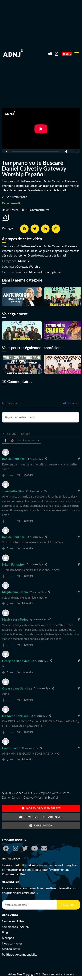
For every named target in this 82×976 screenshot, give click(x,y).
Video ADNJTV (25, 793)
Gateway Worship (28, 266)
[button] (76, 53)
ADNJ (20, 865)
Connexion (73, 403)
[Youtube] (35, 848)
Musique (24, 261)
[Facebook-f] (6, 848)
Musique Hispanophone (45, 272)
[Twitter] (25, 848)
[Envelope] (44, 848)
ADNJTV (7, 793)
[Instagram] (15, 848)
